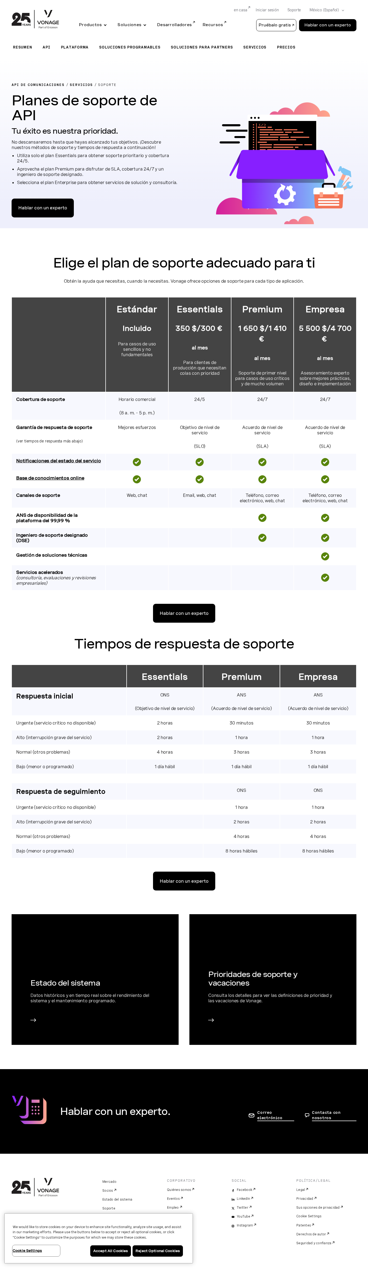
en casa (240, 10)
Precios (286, 47)
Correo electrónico (269, 1115)
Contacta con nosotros (326, 1115)
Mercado (109, 1182)
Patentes (303, 1225)
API (46, 47)
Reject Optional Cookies (158, 1251)
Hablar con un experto (327, 25)
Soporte (294, 10)
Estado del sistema (117, 1199)
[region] (98, 1238)
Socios (107, 1191)
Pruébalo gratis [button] (275, 25)
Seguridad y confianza (313, 1243)
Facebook (244, 1190)
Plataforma (75, 47)
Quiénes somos (179, 1190)
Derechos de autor (311, 1234)
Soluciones (129, 24)
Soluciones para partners (202, 47)
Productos (90, 24)
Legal (300, 1190)
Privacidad (304, 1199)
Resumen (22, 47)
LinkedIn (243, 1199)
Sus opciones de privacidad (318, 1207)
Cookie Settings (308, 1216)
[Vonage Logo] (35, 19)
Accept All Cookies (110, 1251)
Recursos (213, 24)
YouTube (243, 1216)
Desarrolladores (174, 24)
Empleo (173, 1207)
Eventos (173, 1199)
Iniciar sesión (267, 10)
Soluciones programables (129, 47)
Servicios (254, 47)
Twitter (242, 1207)
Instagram (245, 1225)
